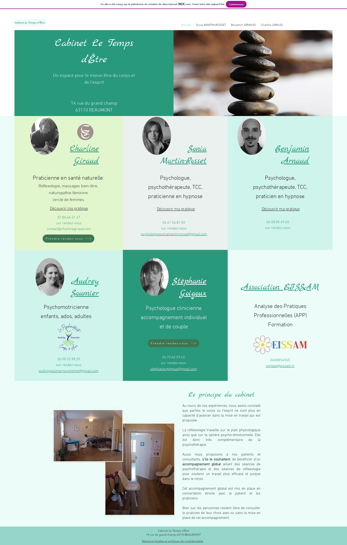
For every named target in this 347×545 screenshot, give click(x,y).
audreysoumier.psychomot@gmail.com (68, 371)
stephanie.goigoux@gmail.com (173, 369)
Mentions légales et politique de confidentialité (172, 541)
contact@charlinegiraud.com (69, 229)
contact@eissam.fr (280, 366)
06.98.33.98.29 (68, 359)
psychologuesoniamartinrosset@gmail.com (174, 234)
